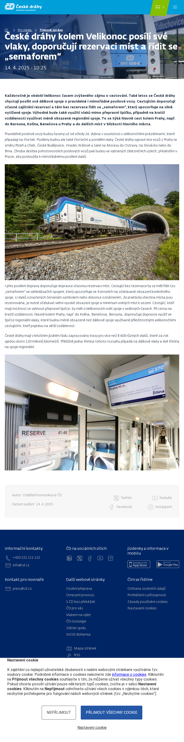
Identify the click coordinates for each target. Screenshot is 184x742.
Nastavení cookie (92, 727)
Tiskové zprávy (51, 30)
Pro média (25, 30)
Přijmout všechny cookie (111, 712)
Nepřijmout (59, 712)
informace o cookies (129, 674)
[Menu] (175, 7)
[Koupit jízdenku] (160, 8)
